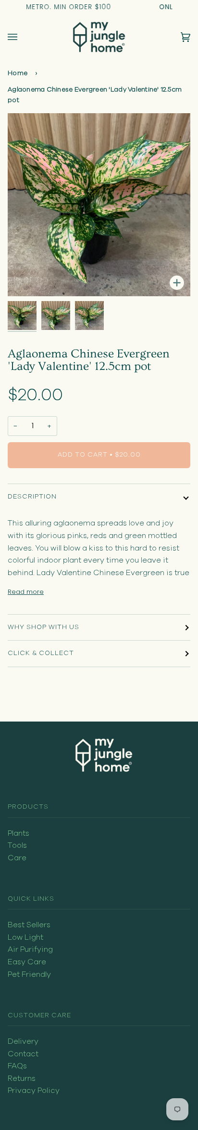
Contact (23, 1054)
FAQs (17, 1066)
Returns (22, 1078)
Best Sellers (29, 925)
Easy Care (27, 962)
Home (17, 73)
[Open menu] (22, 37)
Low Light (25, 937)
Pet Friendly (29, 974)
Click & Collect (41, 653)
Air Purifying (30, 949)
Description (32, 496)
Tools (17, 845)
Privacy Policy (34, 1090)
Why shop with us (43, 627)
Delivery (23, 1041)
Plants (18, 833)
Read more (26, 591)
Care (17, 858)
